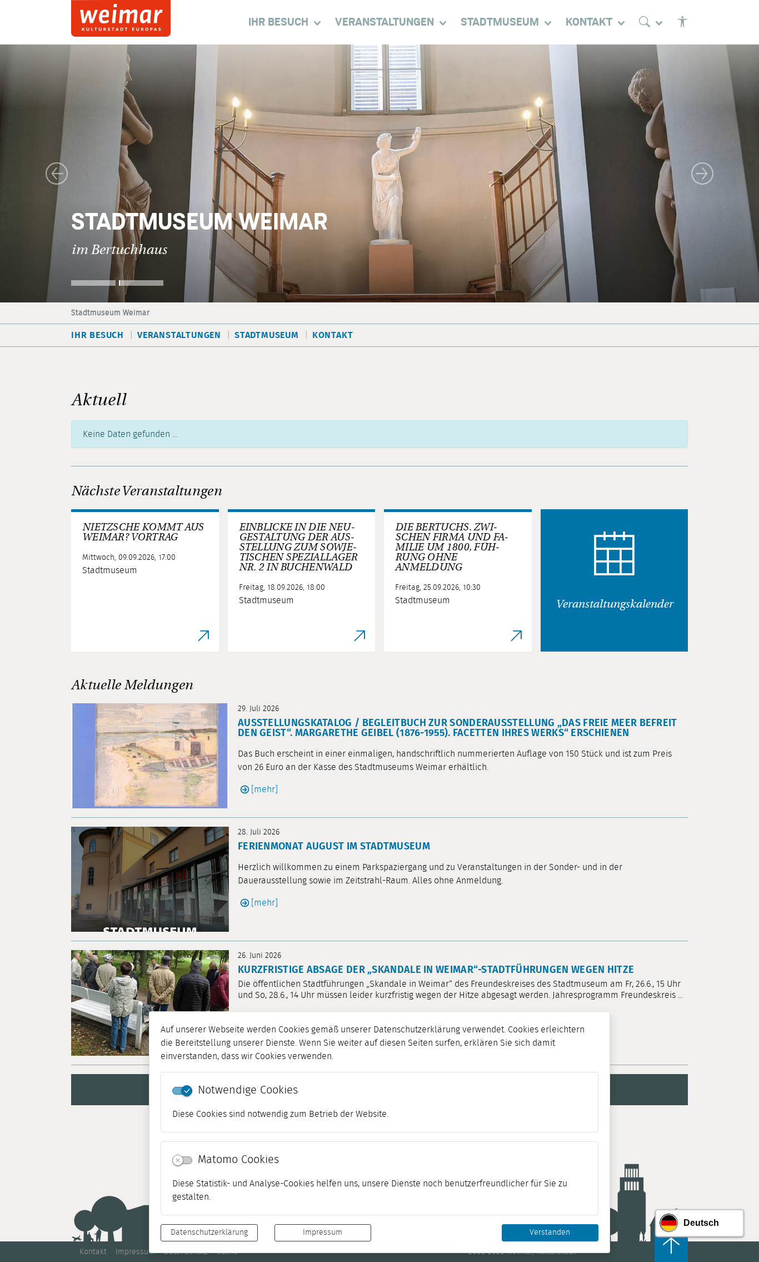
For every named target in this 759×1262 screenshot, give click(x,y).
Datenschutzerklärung (209, 1232)
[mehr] (264, 789)
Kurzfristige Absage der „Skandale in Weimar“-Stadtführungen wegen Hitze (436, 970)
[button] (57, 173)
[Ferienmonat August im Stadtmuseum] (154, 879)
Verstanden (550, 1232)
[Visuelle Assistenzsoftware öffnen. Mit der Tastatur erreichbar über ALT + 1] (682, 22)
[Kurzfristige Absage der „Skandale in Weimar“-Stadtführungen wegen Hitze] (154, 1002)
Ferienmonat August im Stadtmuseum (334, 847)
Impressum (322, 1232)
